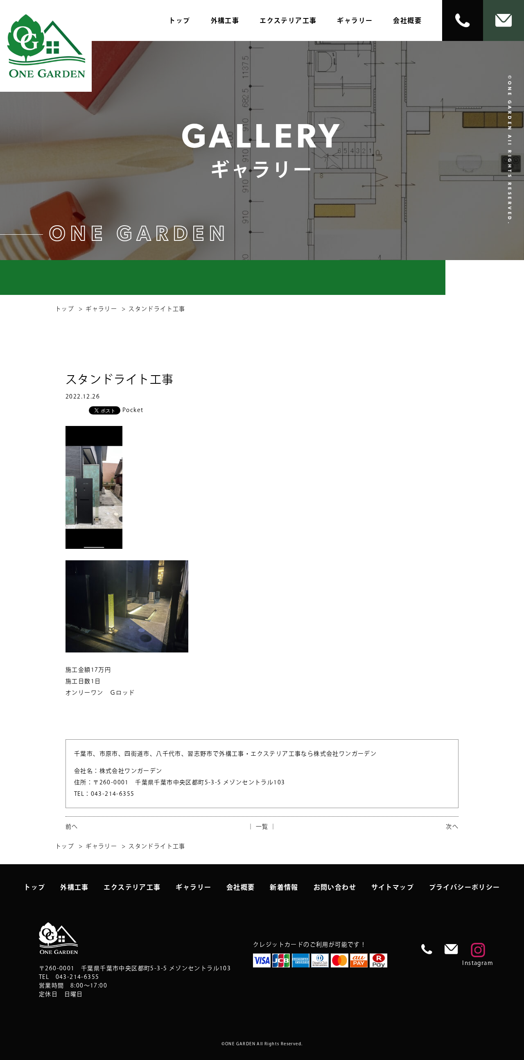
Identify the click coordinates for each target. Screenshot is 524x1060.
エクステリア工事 (288, 20)
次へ (452, 826)
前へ (72, 826)
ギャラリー (355, 20)
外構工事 (225, 20)
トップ (179, 20)
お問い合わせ (335, 887)
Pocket (132, 410)
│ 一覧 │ (262, 826)
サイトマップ (392, 887)
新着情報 (284, 887)
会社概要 (407, 20)
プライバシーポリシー (464, 887)
